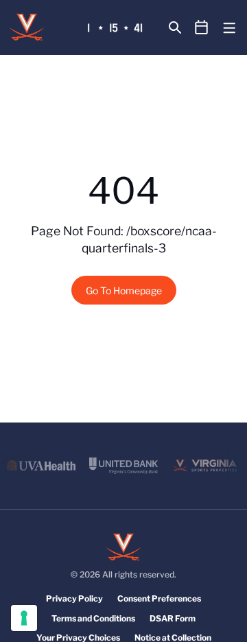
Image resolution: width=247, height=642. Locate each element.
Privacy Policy (74, 598)
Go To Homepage (124, 290)
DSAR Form (173, 618)
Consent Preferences (159, 598)
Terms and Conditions (93, 618)
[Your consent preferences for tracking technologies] (24, 618)
